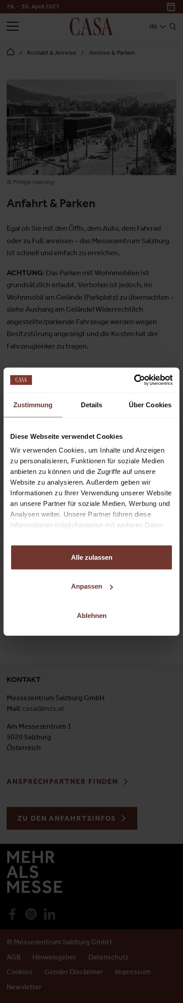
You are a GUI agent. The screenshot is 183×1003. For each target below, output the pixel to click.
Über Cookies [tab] (150, 404)
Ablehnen (92, 615)
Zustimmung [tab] (33, 404)
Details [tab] (92, 404)
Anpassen (86, 586)
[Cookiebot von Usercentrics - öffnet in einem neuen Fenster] (134, 380)
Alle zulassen (91, 557)
